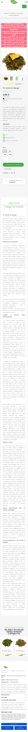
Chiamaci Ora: (5, 682)
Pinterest (14, 173)
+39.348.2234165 (13, 682)
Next (27, 61)
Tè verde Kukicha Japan (7, 651)
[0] (26, 2)
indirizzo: (3, 675)
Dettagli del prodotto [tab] (14, 207)
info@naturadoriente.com (11, 679)
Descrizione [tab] (14, 203)
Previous (1, 61)
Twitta (12, 173)
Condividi (10, 173)
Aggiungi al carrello (14, 164)
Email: (3, 679)
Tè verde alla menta (21, 651)
